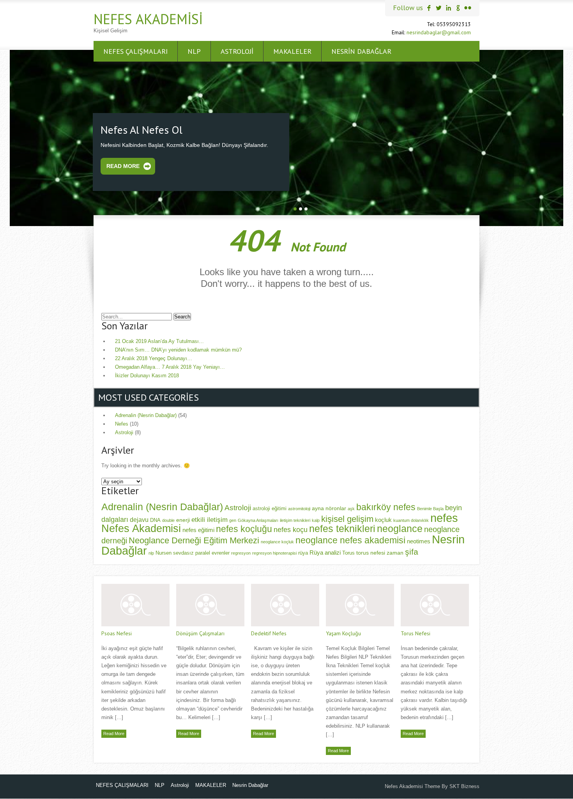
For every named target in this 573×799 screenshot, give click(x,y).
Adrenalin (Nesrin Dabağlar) (146, 414)
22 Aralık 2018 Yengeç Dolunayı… (153, 358)
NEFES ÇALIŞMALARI (135, 51)
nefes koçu (291, 529)
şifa (411, 550)
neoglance (400, 527)
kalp (316, 519)
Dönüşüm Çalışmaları (200, 632)
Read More (123, 165)
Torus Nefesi (415, 632)
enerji (183, 519)
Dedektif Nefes (268, 632)
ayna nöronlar (329, 507)
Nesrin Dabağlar (361, 51)
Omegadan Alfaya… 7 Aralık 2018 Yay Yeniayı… (170, 366)
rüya (303, 552)
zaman (395, 552)
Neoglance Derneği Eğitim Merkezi (194, 539)
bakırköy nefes (386, 506)
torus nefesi (370, 552)
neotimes (418, 540)
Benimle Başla (430, 508)
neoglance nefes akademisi (350, 539)
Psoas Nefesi (116, 632)
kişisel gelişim (347, 518)
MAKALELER (292, 51)
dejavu (139, 518)
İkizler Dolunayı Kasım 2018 (147, 375)
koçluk (383, 518)
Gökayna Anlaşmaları (258, 519)
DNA (155, 519)
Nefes (121, 423)
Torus (348, 552)
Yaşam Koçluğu (343, 632)
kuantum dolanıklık (411, 519)
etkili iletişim (209, 518)
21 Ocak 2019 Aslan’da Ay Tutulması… (159, 340)
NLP (194, 51)
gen (232, 519)
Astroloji (237, 51)
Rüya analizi (325, 551)
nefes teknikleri (342, 527)
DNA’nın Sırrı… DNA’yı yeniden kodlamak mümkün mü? (178, 349)
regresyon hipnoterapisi (274, 552)
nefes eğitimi (198, 529)
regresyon (241, 552)
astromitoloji (299, 508)
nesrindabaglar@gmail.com (439, 32)
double (168, 519)
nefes (444, 516)
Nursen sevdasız (175, 552)
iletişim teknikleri (295, 519)
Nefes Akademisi (148, 19)
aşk (351, 508)
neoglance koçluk (277, 540)
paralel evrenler (212, 552)
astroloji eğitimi (269, 508)
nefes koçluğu (244, 528)
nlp (151, 552)
